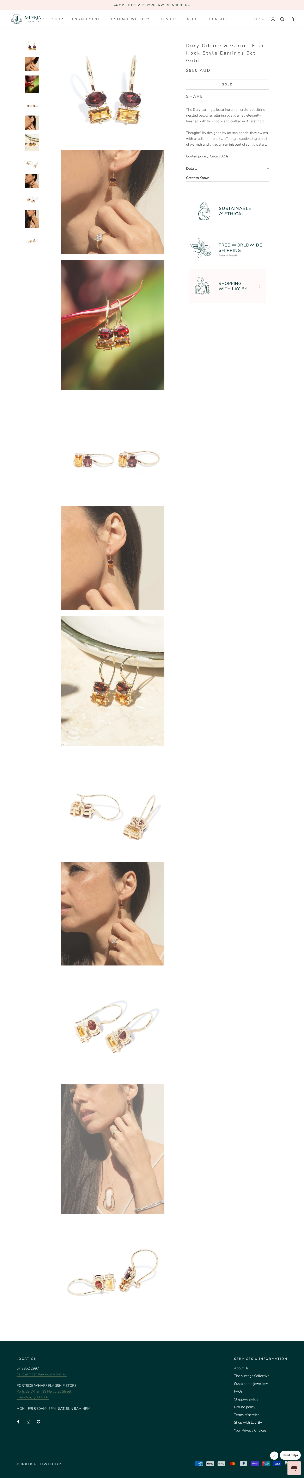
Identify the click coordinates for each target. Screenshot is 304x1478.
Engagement (86, 19)
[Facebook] (207, 95)
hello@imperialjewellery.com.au (42, 1374)
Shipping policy (246, 1399)
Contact (218, 19)
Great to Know (197, 177)
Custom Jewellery (129, 19)
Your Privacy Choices (250, 1430)
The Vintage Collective (251, 1375)
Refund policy (244, 1407)
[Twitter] (212, 95)
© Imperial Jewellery (39, 1464)
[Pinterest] (218, 95)
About (194, 19)
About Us (241, 1368)
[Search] (282, 19)
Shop (57, 19)
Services (168, 19)
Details (191, 168)
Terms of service (246, 1414)
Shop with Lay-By (248, 1422)
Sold (227, 84)
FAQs (238, 1391)
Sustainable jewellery (251, 1383)
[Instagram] (28, 1421)
